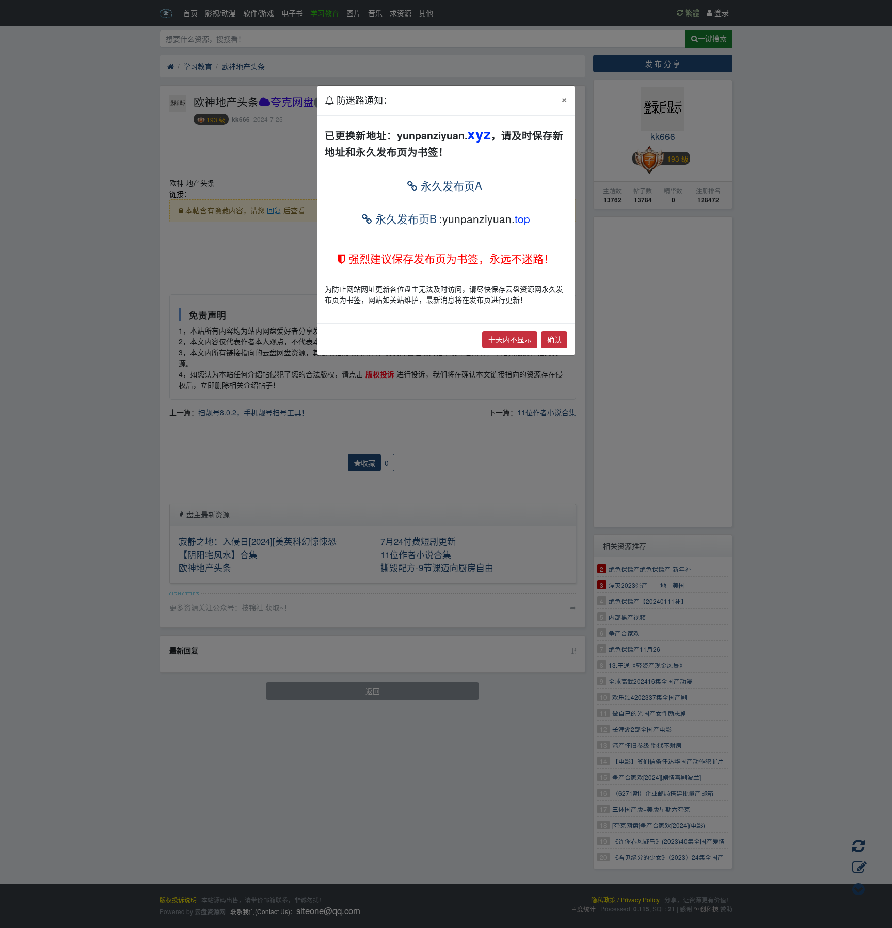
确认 (554, 339)
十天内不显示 (510, 339)
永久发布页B (404, 218)
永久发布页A (450, 185)
